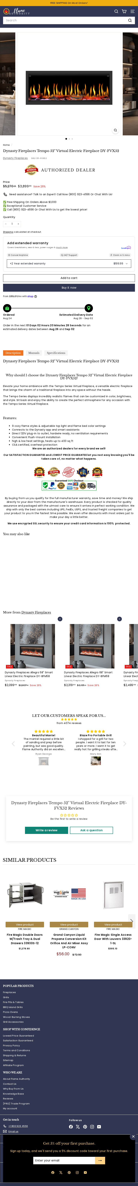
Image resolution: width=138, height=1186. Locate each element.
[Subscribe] (100, 1160)
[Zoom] (115, 130)
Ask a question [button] (91, 830)
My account (10, 1108)
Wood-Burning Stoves (16, 1017)
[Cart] (124, 11)
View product (25, 924)
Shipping (8, 232)
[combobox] (69, 20)
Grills (6, 997)
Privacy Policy (11, 1045)
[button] (14, 743)
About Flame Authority (16, 1079)
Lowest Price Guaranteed (18, 1035)
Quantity (9, 217)
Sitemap (8, 1060)
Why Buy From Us (13, 1088)
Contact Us (10, 1084)
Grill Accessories (13, 1022)
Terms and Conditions (16, 1050)
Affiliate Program (13, 1065)
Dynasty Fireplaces (15, 158)
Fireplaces (9, 992)
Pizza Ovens (10, 1012)
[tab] (13, 353)
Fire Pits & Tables (13, 1002)
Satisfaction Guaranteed (18, 1040)
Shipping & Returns (14, 1055)
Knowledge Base (13, 1093)
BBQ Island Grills (13, 1007)
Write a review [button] (47, 830)
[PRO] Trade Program (16, 1103)
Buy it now (69, 288)
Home (6, 145)
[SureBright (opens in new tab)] (126, 247)
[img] (69, 719)
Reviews (8, 1098)
